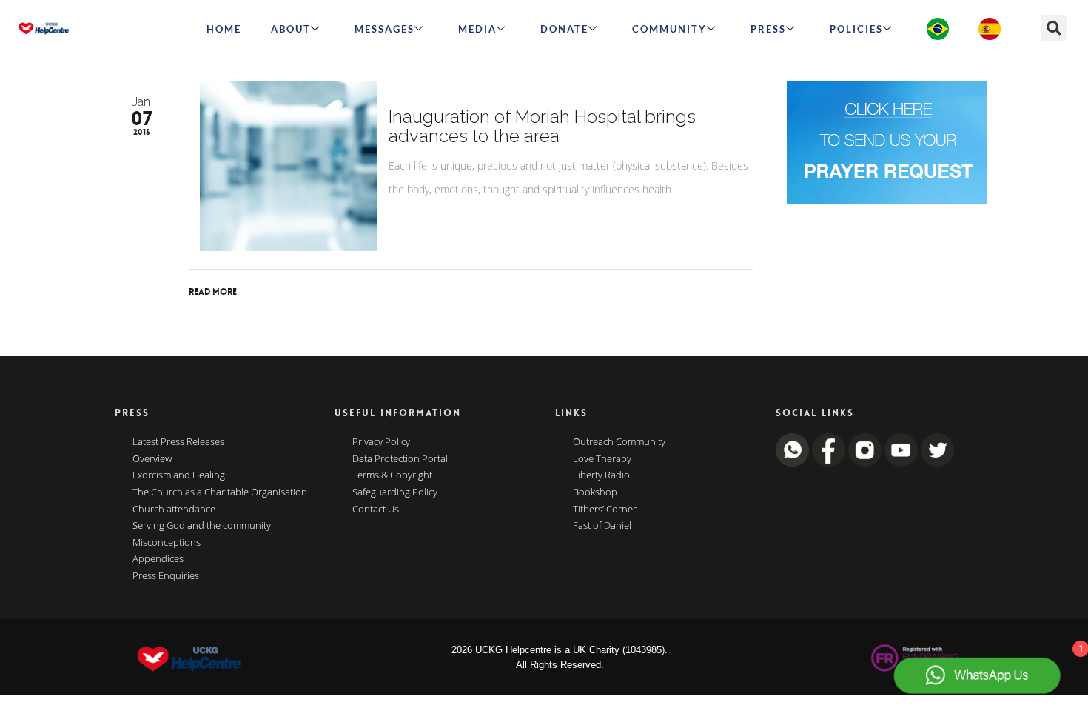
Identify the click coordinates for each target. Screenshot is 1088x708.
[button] (1054, 28)
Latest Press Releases (178, 442)
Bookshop (595, 492)
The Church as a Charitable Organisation (219, 492)
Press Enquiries (165, 576)
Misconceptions (166, 543)
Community (669, 29)
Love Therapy (602, 459)
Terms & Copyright (392, 475)
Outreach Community (619, 442)
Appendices (158, 559)
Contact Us (375, 509)
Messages (384, 29)
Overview (152, 459)
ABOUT (291, 29)
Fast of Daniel (602, 526)
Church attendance (173, 509)
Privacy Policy (381, 442)
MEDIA (477, 29)
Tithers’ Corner (605, 509)
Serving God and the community (201, 526)
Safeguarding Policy (394, 492)
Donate (564, 29)
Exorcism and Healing (178, 475)
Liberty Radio (601, 475)
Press (768, 29)
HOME (223, 29)
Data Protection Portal (400, 459)
